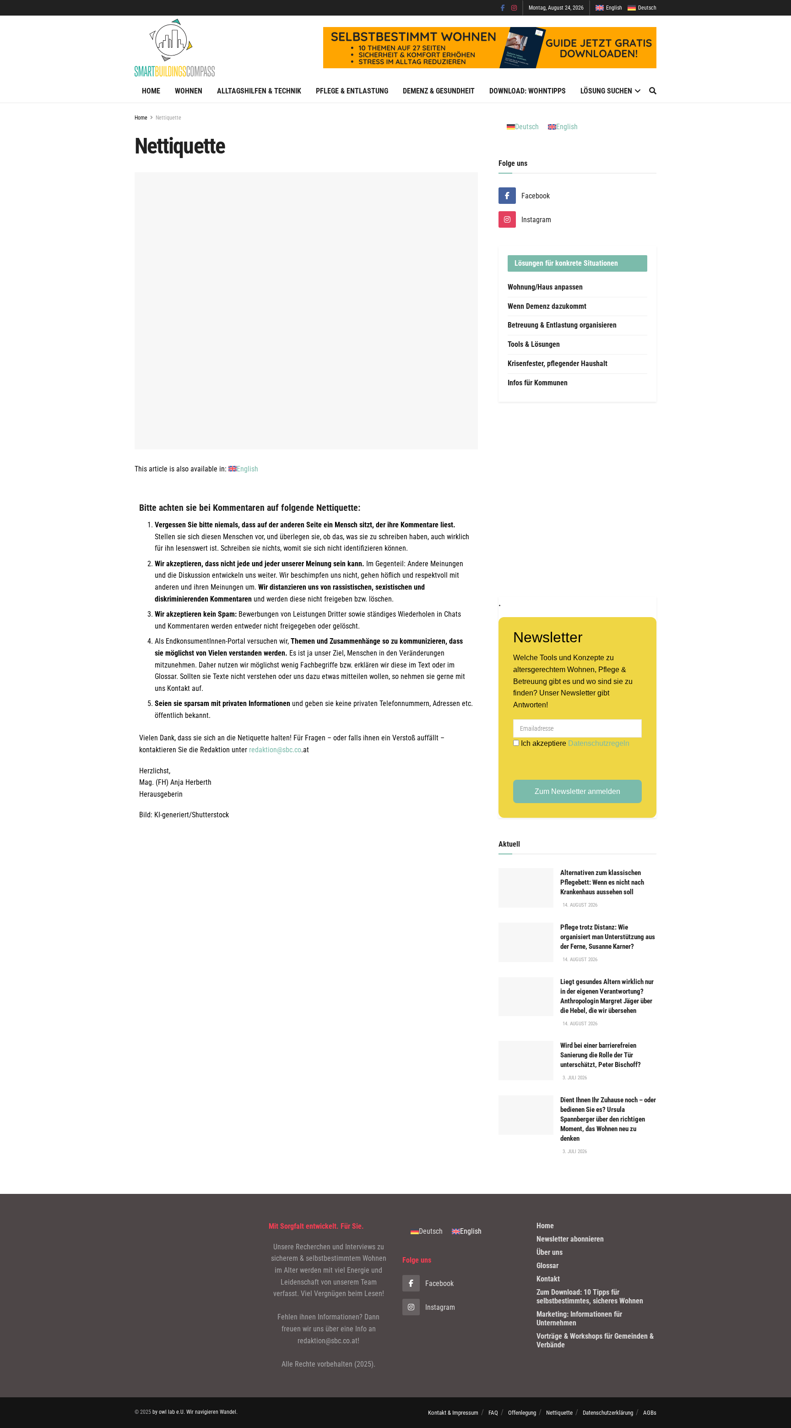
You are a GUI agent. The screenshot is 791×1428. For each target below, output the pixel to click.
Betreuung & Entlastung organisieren (562, 325)
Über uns (549, 1252)
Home (151, 91)
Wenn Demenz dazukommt (547, 306)
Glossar (547, 1265)
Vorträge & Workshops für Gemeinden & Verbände (595, 1340)
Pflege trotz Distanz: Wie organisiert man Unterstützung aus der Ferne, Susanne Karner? (607, 937)
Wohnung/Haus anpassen (545, 287)
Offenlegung (522, 1412)
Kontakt (548, 1279)
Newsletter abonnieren (570, 1239)
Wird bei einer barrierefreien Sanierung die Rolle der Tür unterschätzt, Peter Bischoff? (600, 1055)
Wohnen (188, 91)
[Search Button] (652, 91)
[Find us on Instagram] (514, 8)
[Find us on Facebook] (503, 8)
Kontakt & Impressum (453, 1412)
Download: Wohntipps (527, 91)
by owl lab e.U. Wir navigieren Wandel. (195, 1412)
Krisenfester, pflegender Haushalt (557, 363)
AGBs (649, 1412)
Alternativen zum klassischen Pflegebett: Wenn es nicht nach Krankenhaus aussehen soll (602, 882)
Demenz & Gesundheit (439, 91)
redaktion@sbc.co (275, 749)
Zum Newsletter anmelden (577, 791)
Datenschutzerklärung (608, 1412)
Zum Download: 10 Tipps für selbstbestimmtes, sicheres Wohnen (589, 1296)
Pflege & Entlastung (352, 91)
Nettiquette (168, 118)
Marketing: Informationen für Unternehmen (579, 1318)
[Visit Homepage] (175, 48)
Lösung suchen (606, 91)
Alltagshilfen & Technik (259, 91)
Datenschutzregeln (598, 743)
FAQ (493, 1412)
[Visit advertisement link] (577, 499)
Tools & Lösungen (534, 344)
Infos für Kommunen (538, 382)
